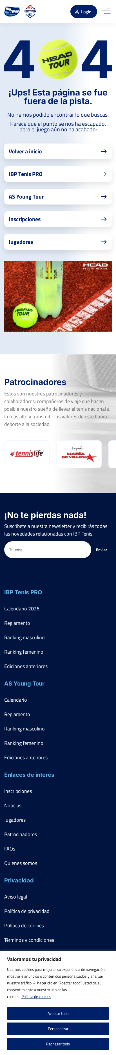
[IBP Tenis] (12, 12)
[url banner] (58, 296)
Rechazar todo (58, 1044)
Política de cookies (36, 996)
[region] (58, 1003)
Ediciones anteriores (26, 666)
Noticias (12, 805)
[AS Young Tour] (30, 12)
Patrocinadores (20, 834)
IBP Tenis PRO (23, 592)
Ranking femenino (23, 652)
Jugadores (15, 820)
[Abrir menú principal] (106, 11)
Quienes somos (20, 863)
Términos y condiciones (29, 940)
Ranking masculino (24, 637)
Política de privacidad (27, 911)
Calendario (15, 700)
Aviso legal (15, 896)
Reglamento (17, 623)
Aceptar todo (58, 1013)
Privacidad (19, 880)
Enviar (101, 549)
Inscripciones (18, 791)
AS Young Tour (24, 683)
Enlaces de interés (29, 774)
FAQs (9, 848)
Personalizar (58, 1029)
